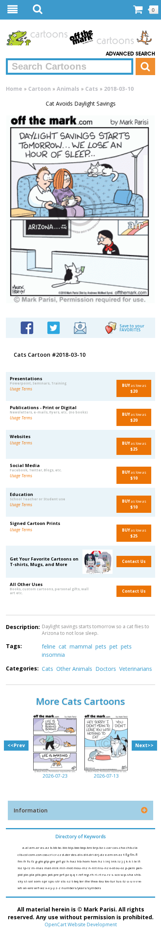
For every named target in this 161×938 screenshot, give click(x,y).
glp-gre (50, 861)
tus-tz (121, 881)
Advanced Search (130, 54)
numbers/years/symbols (81, 888)
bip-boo (74, 847)
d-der (66, 854)
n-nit (92, 868)
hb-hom (84, 861)
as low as (134, 388)
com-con (36, 854)
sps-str (54, 881)
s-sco (115, 874)
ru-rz (106, 874)
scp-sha (127, 874)
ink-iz (116, 861)
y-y (52, 888)
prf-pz (64, 874)
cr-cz (58, 854)
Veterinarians (135, 668)
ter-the (85, 881)
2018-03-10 (119, 88)
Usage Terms (21, 389)
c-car (108, 847)
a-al (25, 847)
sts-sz (66, 881)
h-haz (71, 861)
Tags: (14, 646)
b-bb (54, 847)
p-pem (130, 868)
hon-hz (97, 861)
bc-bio (63, 847)
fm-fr (22, 861)
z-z (58, 888)
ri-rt (98, 874)
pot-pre (53, 874)
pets (100, 646)
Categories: (22, 668)
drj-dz (100, 854)
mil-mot (66, 868)
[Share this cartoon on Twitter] (53, 327)
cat (62, 646)
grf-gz (61, 861)
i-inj (107, 861)
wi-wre (28, 888)
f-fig (126, 854)
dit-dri (89, 854)
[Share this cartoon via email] (80, 327)
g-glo (39, 861)
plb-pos (41, 874)
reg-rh (89, 874)
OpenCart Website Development (81, 924)
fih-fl (134, 854)
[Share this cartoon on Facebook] (27, 327)
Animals (68, 88)
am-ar (34, 847)
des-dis (77, 854)
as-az (45, 847)
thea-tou (98, 881)
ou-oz (120, 868)
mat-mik (51, 868)
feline (48, 646)
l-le (135, 861)
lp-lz (27, 868)
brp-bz (98, 847)
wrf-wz (39, 888)
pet (113, 646)
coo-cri (48, 854)
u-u (130, 881)
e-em (109, 854)
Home (14, 88)
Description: (23, 627)
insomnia (53, 654)
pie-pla (29, 874)
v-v (135, 881)
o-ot (112, 868)
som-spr (41, 881)
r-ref (80, 874)
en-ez (118, 854)
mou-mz (80, 868)
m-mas (37, 868)
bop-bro (86, 847)
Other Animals (74, 668)
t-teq (75, 881)
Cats (91, 88)
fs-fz (31, 861)
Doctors (105, 668)
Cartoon (39, 88)
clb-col (23, 854)
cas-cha (119, 847)
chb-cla (132, 847)
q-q (73, 874)
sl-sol (29, 881)
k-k (129, 861)
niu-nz (103, 868)
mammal (81, 646)
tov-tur (110, 881)
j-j (124, 861)
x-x (47, 888)
